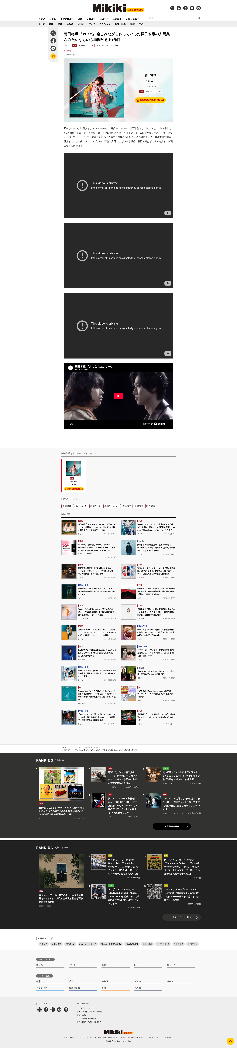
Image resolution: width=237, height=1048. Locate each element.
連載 (80, 18)
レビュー (91, 18)
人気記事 (117, 18)
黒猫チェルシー (112, 506)
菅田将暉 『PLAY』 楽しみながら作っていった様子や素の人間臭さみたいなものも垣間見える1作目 (101, 750)
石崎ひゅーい (80, 506)
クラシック (104, 24)
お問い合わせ (82, 1015)
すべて (41, 24)
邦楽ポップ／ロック (86, 46)
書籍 (132, 24)
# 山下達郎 (147, 944)
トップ (41, 18)
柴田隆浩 (127, 506)
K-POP (70, 24)
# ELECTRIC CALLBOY (111, 944)
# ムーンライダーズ (87, 944)
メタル (81, 24)
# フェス (43, 944)
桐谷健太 (150, 506)
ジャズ (92, 24)
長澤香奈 (68, 51)
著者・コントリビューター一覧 (89, 1012)
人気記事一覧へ (172, 826)
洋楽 (60, 24)
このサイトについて (85, 1008)
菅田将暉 (66, 506)
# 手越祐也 (178, 944)
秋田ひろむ (95, 506)
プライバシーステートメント (88, 1018)
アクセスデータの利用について (89, 1022)
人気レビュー (132, 18)
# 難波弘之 (70, 944)
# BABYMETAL (131, 944)
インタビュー (67, 18)
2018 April (114, 46)
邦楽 (51, 24)
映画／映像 (120, 24)
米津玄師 (139, 506)
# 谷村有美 (192, 944)
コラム (52, 18)
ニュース (104, 18)
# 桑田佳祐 (56, 944)
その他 (142, 24)
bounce (105, 46)
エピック (148, 86)
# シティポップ (163, 944)
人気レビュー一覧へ (181, 917)
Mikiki (63, 747)
